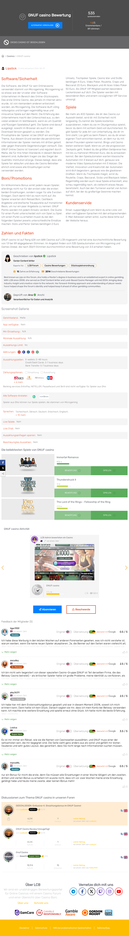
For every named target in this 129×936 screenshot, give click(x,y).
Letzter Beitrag (79, 819)
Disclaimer (24, 928)
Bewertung (71, 470)
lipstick (11, 68)
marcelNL (15, 763)
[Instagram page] (110, 891)
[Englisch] (69, 631)
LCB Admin (45, 537)
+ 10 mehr (21, 415)
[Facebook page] (82, 891)
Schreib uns (41, 902)
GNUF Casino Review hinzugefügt (33, 829)
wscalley (14, 660)
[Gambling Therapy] (92, 913)
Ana (30, 294)
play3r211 (15, 692)
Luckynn (24, 809)
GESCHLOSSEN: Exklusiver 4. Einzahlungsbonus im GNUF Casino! (48, 806)
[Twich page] (100, 891)
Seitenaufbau (103, 928)
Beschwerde (82, 609)
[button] (124, 810)
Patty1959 (93, 868)
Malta (22, 317)
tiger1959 (14, 628)
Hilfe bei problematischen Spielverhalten (72, 928)
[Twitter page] (91, 891)
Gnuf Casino (22, 852)
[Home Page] (4, 56)
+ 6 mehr (18, 382)
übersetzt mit (102, 632)
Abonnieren (49, 609)
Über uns (23, 902)
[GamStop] (108, 913)
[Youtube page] (119, 891)
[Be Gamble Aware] (71, 913)
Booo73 (23, 856)
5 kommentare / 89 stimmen (94, 27)
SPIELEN (107, 470)
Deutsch (42, 411)
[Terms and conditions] (48, 913)
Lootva (13, 728)
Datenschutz (41, 928)
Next (126, 567)
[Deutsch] (92, 631)
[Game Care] (24, 912)
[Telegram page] (73, 891)
